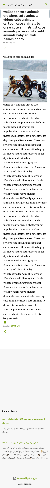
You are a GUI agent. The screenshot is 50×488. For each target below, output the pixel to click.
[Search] (46, 4)
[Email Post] (5, 323)
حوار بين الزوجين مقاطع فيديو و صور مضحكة (20, 442)
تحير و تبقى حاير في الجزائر (20, 4)
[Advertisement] (25, 381)
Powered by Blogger (26, 478)
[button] (5, 48)
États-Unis (16, 326)
